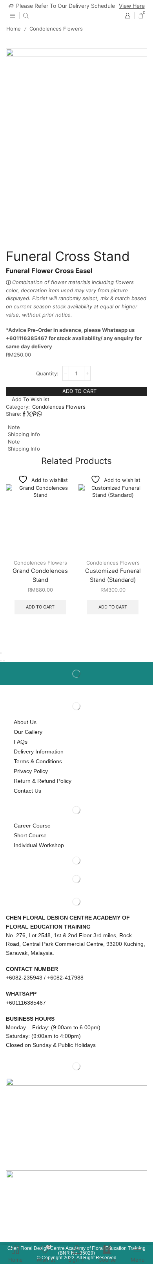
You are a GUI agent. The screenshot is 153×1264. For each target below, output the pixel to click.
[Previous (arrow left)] (1, 660)
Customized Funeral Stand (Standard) (113, 575)
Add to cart (79, 391)
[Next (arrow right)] (4, 660)
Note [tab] (14, 427)
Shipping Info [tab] (24, 434)
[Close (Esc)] (1, 653)
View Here (132, 5)
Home (13, 28)
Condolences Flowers (56, 28)
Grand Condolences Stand (40, 575)
